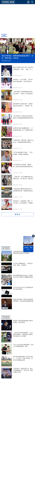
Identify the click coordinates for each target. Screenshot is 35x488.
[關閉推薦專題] (33, 236)
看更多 (17, 214)
